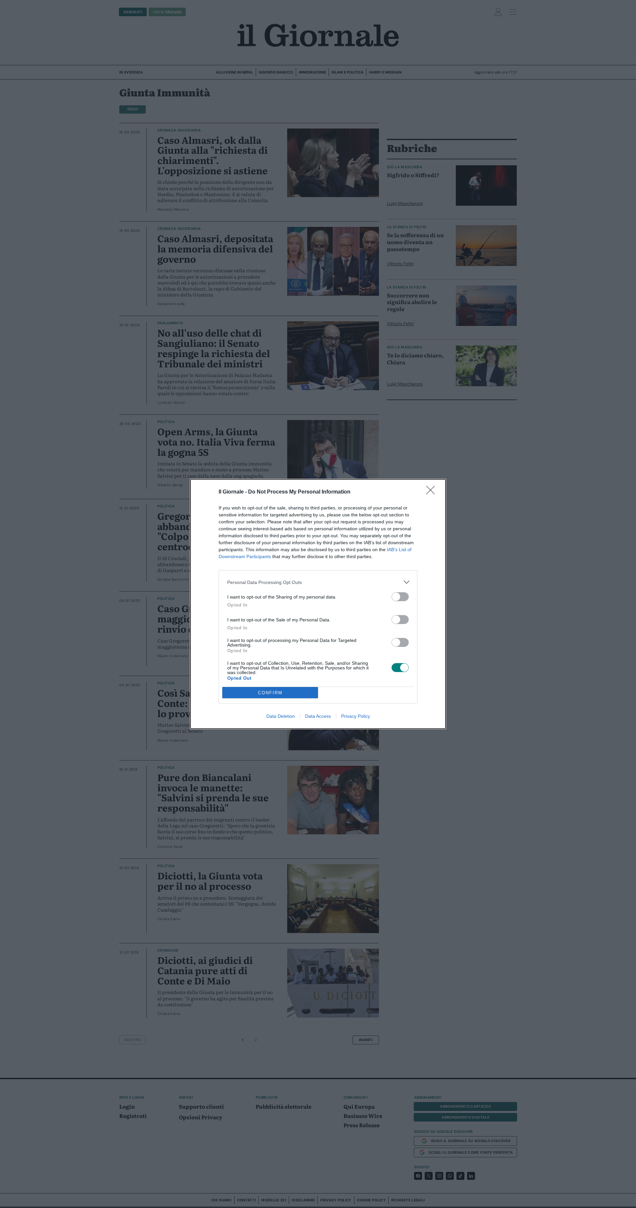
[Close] (432, 492)
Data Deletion (280, 716)
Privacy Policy (355, 716)
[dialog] (318, 604)
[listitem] (318, 582)
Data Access (318, 716)
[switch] (400, 596)
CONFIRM (270, 692)
